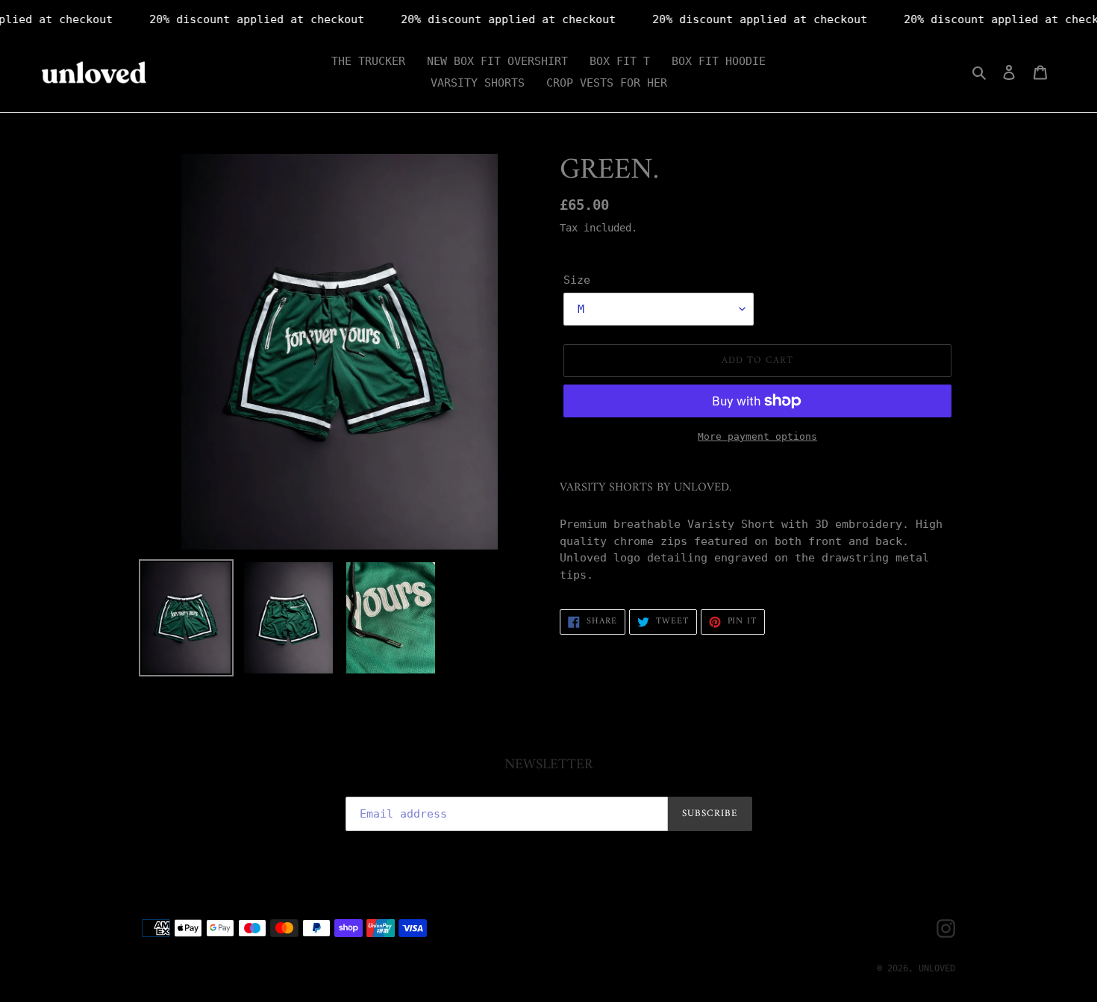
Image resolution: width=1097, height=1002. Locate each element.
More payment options (757, 436)
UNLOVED (937, 968)
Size (576, 280)
